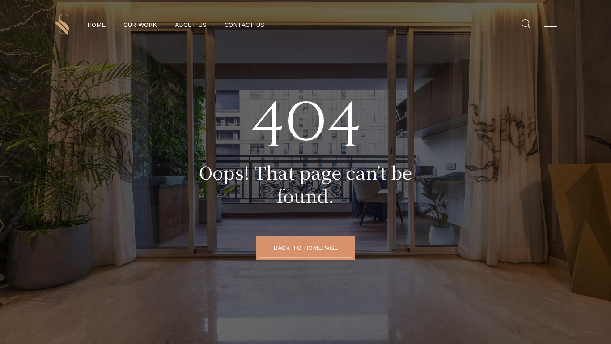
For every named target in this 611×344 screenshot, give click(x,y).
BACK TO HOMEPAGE (305, 247)
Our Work (140, 25)
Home (96, 25)
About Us (191, 25)
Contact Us (244, 25)
